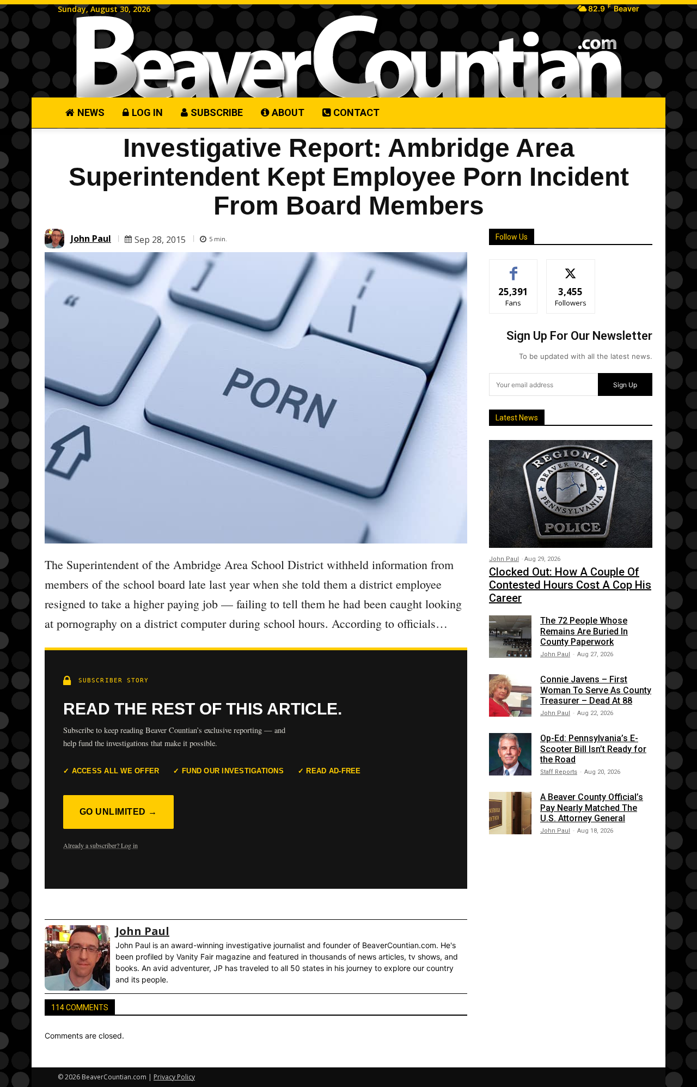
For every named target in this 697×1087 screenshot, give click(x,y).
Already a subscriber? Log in (100, 845)
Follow (571, 268)
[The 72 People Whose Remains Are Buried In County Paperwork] (510, 636)
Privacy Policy (174, 1077)
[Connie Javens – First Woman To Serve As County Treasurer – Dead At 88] (510, 695)
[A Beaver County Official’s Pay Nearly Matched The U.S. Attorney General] (510, 813)
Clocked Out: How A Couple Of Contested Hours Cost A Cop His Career (570, 584)
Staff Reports (558, 771)
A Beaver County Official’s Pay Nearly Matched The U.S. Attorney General (591, 807)
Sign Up (625, 385)
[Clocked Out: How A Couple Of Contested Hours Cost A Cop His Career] (570, 494)
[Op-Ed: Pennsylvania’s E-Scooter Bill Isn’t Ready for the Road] (510, 754)
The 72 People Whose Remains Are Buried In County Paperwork (584, 630)
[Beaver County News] (348, 57)
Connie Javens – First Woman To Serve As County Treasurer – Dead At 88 (595, 689)
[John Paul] (56, 238)
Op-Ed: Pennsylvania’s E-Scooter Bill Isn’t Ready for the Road (593, 748)
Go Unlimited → (118, 811)
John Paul (91, 238)
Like (514, 268)
